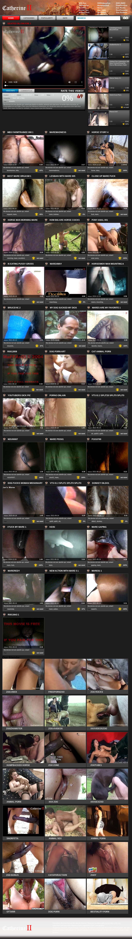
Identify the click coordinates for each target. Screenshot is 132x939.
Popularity (47, 18)
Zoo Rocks (120, 8)
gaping (93, 565)
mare (15, 214)
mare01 (94, 609)
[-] (82, 96)
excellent (21, 258)
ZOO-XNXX (120, 3)
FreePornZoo (121, 5)
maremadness (54, 170)
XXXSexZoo (84, 5)
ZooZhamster (122, 10)
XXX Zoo (82, 3)
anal (92, 258)
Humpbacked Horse (103, 6)
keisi (50, 565)
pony (96, 258)
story (97, 170)
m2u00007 (11, 477)
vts (92, 434)
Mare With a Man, (19, 98)
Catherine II (18, 8)
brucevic (10, 346)
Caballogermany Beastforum (116, 29)
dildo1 (94, 521)
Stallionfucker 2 (115, 45)
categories (28, 18)
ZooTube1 (101, 12)
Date (65, 18)
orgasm (9, 214)
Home (11, 18)
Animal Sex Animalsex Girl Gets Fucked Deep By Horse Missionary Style (119, 63)
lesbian (56, 214)
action (55, 609)
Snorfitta (82, 8)
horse (93, 170)
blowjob (12, 101)
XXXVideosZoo (103, 3)
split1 (56, 521)
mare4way (53, 302)
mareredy (10, 609)
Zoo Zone (101, 10)
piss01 (52, 477)
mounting (99, 302)
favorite (94, 346)
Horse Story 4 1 (115, 78)
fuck (92, 214)
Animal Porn (102, 15)
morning (10, 258)
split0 (101, 434)
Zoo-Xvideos (121, 12)
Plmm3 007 (114, 112)
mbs (17, 170)
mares (93, 302)
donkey (99, 521)
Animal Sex (84, 10)
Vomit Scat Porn (115, 95)
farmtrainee (11, 170)
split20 (96, 434)
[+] (78, 96)
